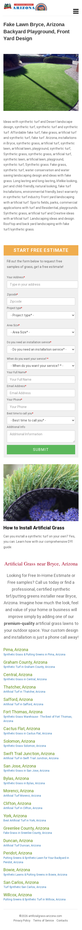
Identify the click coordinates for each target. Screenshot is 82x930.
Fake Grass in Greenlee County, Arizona (27, 832)
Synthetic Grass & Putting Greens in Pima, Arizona (34, 654)
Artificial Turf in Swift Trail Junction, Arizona (31, 758)
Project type (14, 308)
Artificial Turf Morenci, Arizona (22, 795)
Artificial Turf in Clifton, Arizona (22, 808)
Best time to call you (20, 413)
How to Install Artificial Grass (33, 528)
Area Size (13, 325)
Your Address (16, 277)
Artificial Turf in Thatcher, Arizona (24, 691)
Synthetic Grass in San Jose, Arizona (26, 770)
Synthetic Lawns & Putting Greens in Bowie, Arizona (35, 874)
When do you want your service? (27, 358)
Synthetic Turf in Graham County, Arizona (29, 667)
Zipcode (12, 294)
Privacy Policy (21, 920)
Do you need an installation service (29, 342)
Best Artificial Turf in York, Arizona (24, 820)
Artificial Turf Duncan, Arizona (22, 845)
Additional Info (16, 427)
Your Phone (14, 399)
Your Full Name (17, 372)
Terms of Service (43, 920)
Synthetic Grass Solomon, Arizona (24, 745)
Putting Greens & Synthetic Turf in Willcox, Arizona (34, 899)
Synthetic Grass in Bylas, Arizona (24, 783)
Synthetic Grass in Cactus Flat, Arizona (27, 733)
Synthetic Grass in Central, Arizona (25, 679)
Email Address (16, 386)
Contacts (62, 920)
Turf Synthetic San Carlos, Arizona (24, 887)
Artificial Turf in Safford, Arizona (23, 704)
